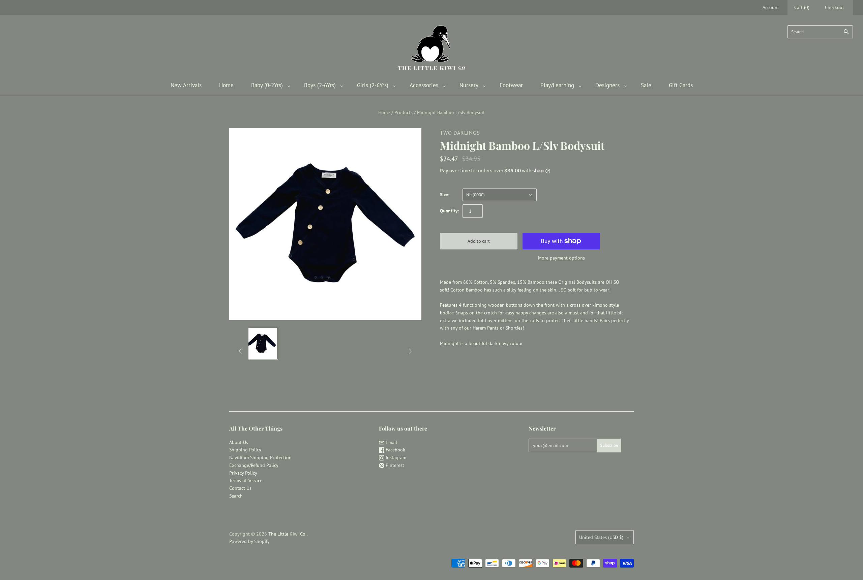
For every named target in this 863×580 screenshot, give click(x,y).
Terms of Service (245, 480)
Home (226, 85)
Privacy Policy (243, 473)
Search (236, 496)
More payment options (561, 258)
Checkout (834, 7)
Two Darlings (460, 132)
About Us (238, 442)
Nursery (468, 85)
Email (390, 442)
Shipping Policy (245, 450)
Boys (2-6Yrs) (320, 85)
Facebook (394, 450)
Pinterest (394, 465)
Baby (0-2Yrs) (267, 85)
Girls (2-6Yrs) (372, 85)
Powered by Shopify (249, 541)
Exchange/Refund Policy (253, 465)
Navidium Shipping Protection (260, 457)
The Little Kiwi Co (287, 534)
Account (771, 7)
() (801, 7)
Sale (646, 85)
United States (601, 537)
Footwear (511, 85)
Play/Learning (557, 85)
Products (403, 112)
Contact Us (240, 488)
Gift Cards (681, 85)
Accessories (424, 85)
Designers (607, 85)
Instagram (395, 457)
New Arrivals (186, 85)
